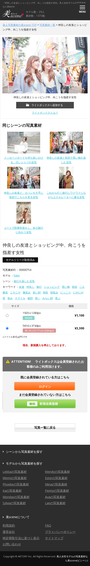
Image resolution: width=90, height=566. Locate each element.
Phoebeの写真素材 (16, 484)
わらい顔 (47, 298)
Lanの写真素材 (55, 503)
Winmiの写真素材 (15, 478)
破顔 (30, 298)
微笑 (5, 292)
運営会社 (9, 532)
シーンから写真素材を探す (24, 452)
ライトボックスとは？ (45, 113)
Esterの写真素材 (56, 478)
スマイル (20, 298)
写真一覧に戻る (45, 427)
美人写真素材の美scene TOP (20, 25)
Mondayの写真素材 (16, 497)
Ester (17, 275)
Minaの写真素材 (56, 484)
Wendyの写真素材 (57, 472)
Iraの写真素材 (12, 491)
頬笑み (54, 292)
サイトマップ (54, 538)
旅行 (39, 287)
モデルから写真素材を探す (24, 463)
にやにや (78, 292)
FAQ (48, 525)
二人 (82, 287)
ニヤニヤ (15, 292)
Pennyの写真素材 (57, 491)
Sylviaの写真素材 (14, 503)
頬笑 (45, 292)
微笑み (27, 292)
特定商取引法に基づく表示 (21, 538)
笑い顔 (37, 292)
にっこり (65, 292)
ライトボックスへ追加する (47, 105)
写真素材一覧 (47, 25)
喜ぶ (57, 298)
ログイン (45, 386)
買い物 (66, 287)
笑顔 (74, 287)
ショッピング (52, 287)
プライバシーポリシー (60, 532)
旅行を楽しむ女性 (24, 281)
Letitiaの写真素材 (15, 472)
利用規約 (9, 525)
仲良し (30, 287)
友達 (21, 287)
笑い (37, 298)
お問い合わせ (12, 544)
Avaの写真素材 (55, 497)
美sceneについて (17, 517)
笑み (10, 298)
